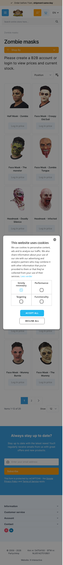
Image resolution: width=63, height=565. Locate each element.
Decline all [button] (32, 321)
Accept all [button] (32, 313)
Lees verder (26, 276)
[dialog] (31, 282)
